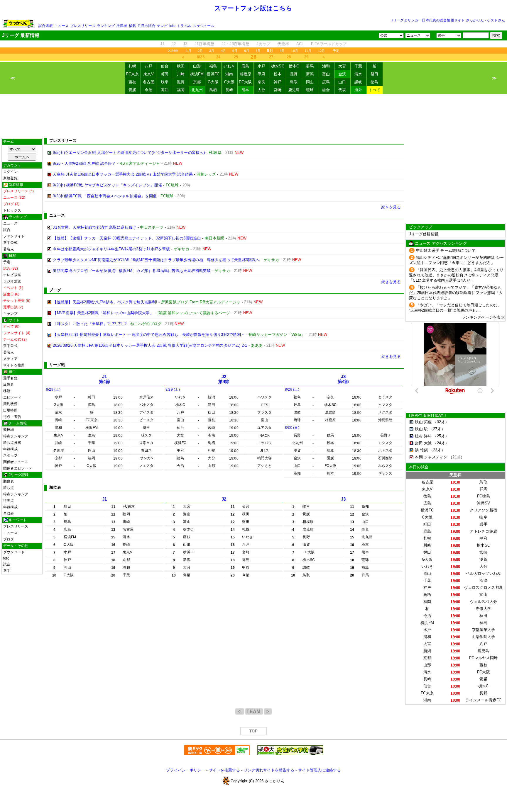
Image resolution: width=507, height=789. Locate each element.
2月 (200, 50)
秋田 (181, 66)
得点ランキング (15, 436)
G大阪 (213, 82)
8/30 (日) (292, 428)
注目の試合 (147, 26)
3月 (211, 50)
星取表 (8, 513)
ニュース (61, 26)
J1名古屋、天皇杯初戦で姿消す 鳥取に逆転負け (94, 227)
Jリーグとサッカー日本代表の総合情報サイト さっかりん (437, 20)
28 (289, 57)
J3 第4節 (343, 379)
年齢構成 (10, 449)
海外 (358, 90)
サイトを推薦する (224, 770)
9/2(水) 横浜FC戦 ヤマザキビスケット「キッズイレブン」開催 (107, 185)
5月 (234, 50)
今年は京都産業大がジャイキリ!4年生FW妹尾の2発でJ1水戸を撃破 (111, 249)
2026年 (173, 50)
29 (306, 57)
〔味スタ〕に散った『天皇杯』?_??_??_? (89, 324)
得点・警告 (12, 417)
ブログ (8, 539)
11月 (308, 50)
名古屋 (149, 82)
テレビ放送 (12, 275)
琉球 (310, 90)
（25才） (441, 436)
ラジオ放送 (12, 281)
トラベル (184, 26)
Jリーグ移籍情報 (423, 234)
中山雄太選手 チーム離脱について (446, 250)
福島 (213, 66)
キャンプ (10, 314)
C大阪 (229, 82)
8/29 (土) (53, 389)
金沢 (342, 74)
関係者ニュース (15, 462)
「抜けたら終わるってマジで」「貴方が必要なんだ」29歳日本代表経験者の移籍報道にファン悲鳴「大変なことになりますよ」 (456, 292)
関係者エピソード (17, 468)
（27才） (437, 429)
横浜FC (213, 74)
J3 (185, 44)
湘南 (229, 74)
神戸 (278, 82)
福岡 (181, 90)
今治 (149, 90)
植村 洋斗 (423, 436)
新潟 (310, 74)
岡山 (310, 82)
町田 (165, 74)
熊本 (245, 90)
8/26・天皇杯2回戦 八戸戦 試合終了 (84, 163)
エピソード (12, 397)
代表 (342, 90)
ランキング (106, 26)
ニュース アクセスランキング (441, 243)
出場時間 (10, 410)
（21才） (456, 457)
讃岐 (358, 82)
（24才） (441, 443)
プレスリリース (82, 26)
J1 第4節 (104, 379)
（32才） (441, 422)
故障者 (121, 26)
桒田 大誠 (423, 443)
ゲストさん (496, 20)
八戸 (149, 66)
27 (271, 57)
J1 (162, 44)
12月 (321, 50)
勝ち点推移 (12, 443)
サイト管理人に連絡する (319, 770)
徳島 (374, 82)
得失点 (8, 501)
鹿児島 (294, 90)
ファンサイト (14, 236)
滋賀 (181, 82)
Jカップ (263, 44)
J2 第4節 (224, 379)
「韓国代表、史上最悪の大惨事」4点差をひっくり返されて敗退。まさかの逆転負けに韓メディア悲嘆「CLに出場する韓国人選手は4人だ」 (456, 275)
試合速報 (45, 26)
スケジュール (203, 26)
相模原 (245, 74)
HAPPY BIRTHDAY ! (427, 415)
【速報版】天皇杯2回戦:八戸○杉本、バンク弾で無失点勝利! (105, 302)
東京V (148, 74)
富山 (326, 74)
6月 (246, 50)
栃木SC (277, 66)
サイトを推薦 (14, 365)
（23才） (437, 450)
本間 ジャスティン (431, 457)
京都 (197, 82)
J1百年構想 (204, 44)
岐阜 (165, 82)
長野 (294, 74)
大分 (262, 90)
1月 (188, 50)
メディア (10, 359)
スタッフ (10, 455)
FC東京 (132, 74)
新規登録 (10, 178)
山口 (342, 82)
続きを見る (391, 207)
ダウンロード (14, 552)
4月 (223, 50)
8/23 (201, 57)
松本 (278, 74)
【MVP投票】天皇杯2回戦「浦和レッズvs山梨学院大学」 (103, 313)
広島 (326, 82)
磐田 (374, 74)
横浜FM (197, 74)
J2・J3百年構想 (235, 44)
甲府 (262, 74)
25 (236, 57)
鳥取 (294, 82)
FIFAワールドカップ (329, 44)
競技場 (8, 430)
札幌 (132, 66)
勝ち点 (8, 488)
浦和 (326, 66)
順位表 (8, 481)
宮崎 (278, 90)
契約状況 (10, 404)
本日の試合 (418, 467)
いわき (229, 66)
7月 (258, 50)
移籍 (132, 26)
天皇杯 (283, 44)
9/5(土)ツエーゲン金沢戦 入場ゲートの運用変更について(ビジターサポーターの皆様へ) (129, 152)
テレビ (162, 26)
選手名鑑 (10, 378)
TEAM (254, 711)
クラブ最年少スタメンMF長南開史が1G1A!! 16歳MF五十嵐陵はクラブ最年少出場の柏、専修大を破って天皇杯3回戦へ (156, 260)
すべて (375, 90)
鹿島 (245, 66)
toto (172, 26)
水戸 (262, 66)
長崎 (229, 90)
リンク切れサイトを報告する (269, 770)
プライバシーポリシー (185, 770)
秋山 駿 (421, 429)
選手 (6, 571)
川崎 (181, 74)
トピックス (12, 210)
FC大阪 (245, 82)
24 (218, 57)
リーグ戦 (57, 365)
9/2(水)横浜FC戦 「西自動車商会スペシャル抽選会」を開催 (105, 196)
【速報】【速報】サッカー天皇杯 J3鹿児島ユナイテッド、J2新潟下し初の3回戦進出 (127, 238)
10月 (294, 50)
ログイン (10, 172)
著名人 (8, 249)
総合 (326, 90)
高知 (165, 90)
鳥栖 (213, 90)
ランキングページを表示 (483, 317)
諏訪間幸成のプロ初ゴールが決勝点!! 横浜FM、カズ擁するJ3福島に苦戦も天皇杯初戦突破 (132, 270)
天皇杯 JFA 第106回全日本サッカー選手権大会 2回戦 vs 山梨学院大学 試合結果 (123, 174)
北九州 (197, 90)
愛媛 (132, 90)
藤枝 (132, 82)
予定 (336, 50)
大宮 (342, 66)
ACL (300, 44)
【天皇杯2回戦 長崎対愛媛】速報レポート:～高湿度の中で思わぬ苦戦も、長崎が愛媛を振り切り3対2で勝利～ (149, 334)
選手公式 (10, 243)
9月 (282, 50)
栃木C (294, 66)
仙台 (165, 66)
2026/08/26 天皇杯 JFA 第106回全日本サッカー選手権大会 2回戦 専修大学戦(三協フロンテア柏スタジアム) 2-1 (150, 345)
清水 (358, 74)
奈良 (262, 82)
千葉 (358, 66)
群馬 (310, 66)
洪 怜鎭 (421, 450)
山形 (197, 66)
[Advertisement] (253, 116)
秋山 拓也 (423, 422)
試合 (6, 230)
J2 (174, 44)
